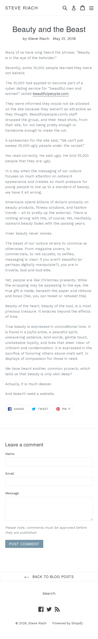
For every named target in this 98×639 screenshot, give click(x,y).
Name (10, 454)
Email (9, 473)
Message (12, 493)
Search (49, 593)
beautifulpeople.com (51, 94)
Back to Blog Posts (52, 576)
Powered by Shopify (67, 623)
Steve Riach (21, 7)
